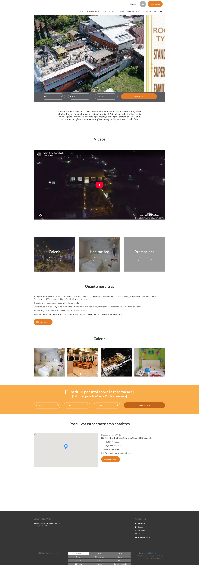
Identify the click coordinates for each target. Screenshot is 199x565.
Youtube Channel (144, 537)
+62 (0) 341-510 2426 (112, 445)
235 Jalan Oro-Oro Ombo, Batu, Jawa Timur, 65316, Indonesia (126, 438)
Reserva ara (138, 96)
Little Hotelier (155, 553)
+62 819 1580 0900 (111, 449)
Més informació (42, 322)
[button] (161, 11)
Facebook (141, 523)
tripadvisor (142, 534)
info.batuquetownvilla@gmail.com (117, 453)
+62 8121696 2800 (111, 442)
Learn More (53, 258)
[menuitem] (82, 11)
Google (140, 527)
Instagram (141, 530)
